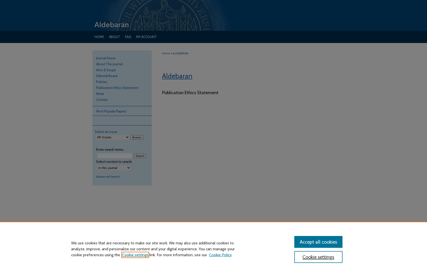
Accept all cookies (318, 242)
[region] (213, 249)
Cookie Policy (220, 255)
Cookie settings (135, 255)
